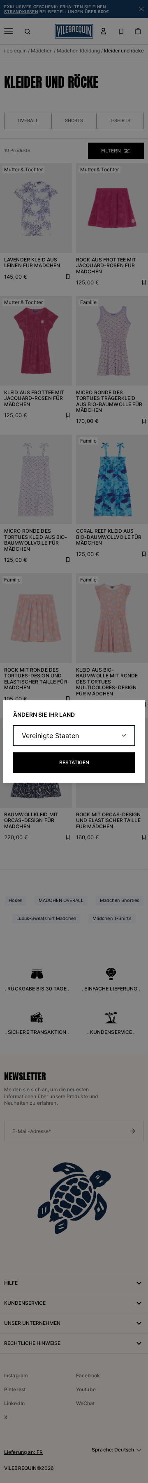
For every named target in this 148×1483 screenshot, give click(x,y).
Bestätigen (74, 762)
